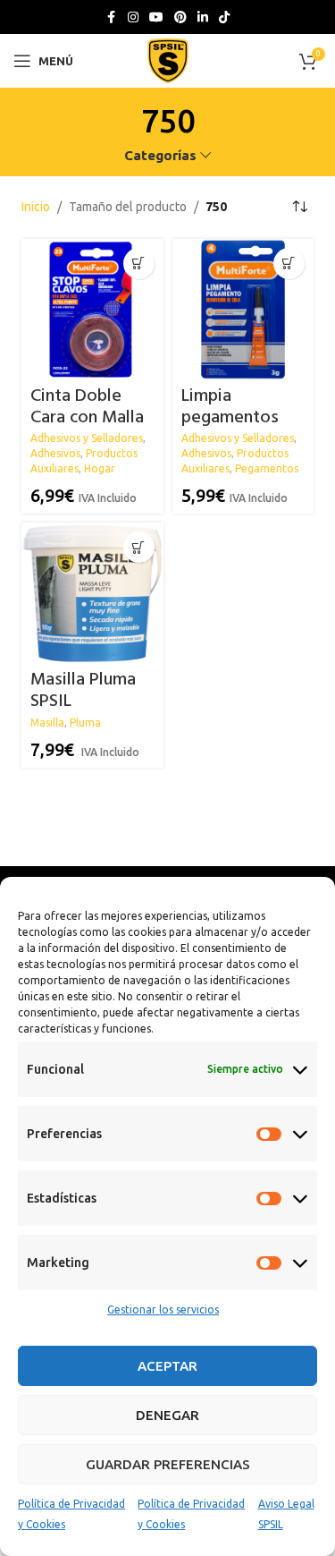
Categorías (160, 155)
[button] (139, 263)
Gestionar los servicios (163, 1309)
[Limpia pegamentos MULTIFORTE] (243, 309)
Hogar (99, 468)
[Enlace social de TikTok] (224, 17)
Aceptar (167, 1365)
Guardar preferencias (168, 1464)
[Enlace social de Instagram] (133, 17)
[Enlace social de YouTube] (156, 17)
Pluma (85, 722)
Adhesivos (55, 453)
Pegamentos (266, 468)
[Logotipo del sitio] (168, 60)
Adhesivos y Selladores (86, 438)
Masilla (47, 722)
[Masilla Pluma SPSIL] (92, 593)
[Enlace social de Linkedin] (203, 17)
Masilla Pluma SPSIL (83, 691)
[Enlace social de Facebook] (111, 17)
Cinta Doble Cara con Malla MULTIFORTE (87, 418)
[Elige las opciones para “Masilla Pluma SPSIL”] (139, 547)
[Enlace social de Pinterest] (180, 17)
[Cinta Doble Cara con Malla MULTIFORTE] (92, 309)
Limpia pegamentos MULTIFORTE (230, 418)
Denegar (167, 1415)
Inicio (35, 207)
